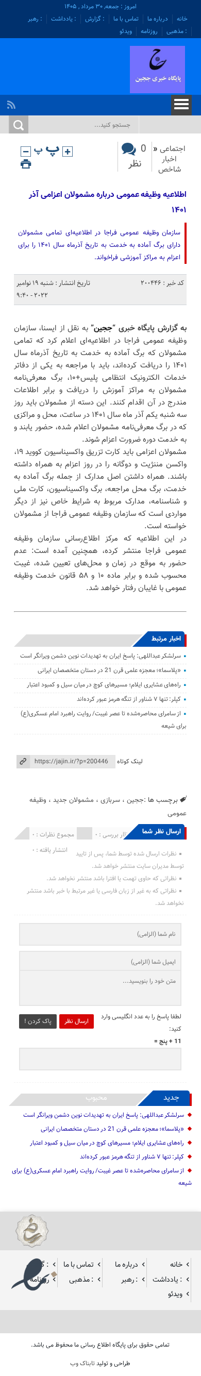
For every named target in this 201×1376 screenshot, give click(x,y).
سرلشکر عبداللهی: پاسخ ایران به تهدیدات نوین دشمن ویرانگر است (100, 656)
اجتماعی (173, 149)
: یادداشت (63, 19)
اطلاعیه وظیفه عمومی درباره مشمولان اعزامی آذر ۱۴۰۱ (108, 203)
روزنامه (149, 31)
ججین (103, 328)
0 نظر (137, 157)
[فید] (12, 102)
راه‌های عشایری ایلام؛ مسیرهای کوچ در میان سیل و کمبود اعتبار (104, 685)
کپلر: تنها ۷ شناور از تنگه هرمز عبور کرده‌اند (129, 699)
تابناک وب (82, 1363)
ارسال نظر (76, 1021)
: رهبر (35, 19)
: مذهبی (176, 31)
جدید (171, 1098)
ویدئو (126, 31)
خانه (182, 19)
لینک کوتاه (130, 761)
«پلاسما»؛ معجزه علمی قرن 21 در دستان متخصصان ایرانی (109, 670)
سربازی (110, 800)
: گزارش (95, 19)
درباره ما (157, 19)
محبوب (96, 1098)
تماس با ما (126, 19)
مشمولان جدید (73, 800)
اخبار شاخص (169, 165)
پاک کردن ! (38, 1021)
